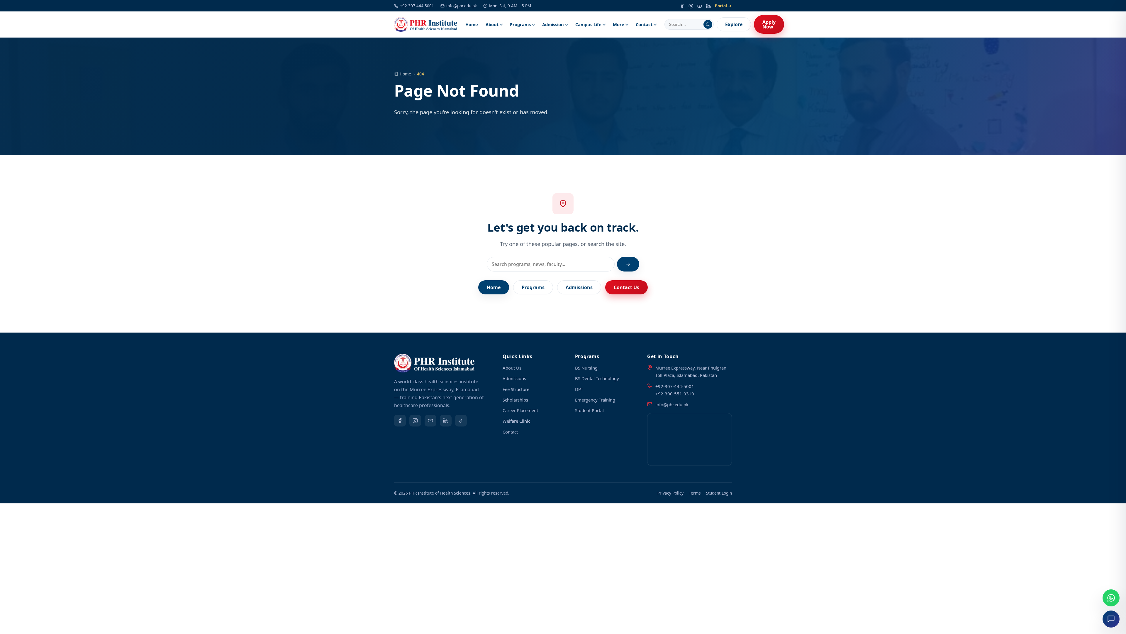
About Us (512, 368)
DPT (579, 389)
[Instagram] (691, 5)
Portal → (723, 6)
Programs (520, 24)
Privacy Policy (670, 493)
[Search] (707, 24)
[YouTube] (699, 5)
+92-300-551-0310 (674, 394)
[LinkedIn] (708, 5)
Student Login (719, 493)
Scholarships (515, 400)
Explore (733, 24)
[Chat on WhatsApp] (1111, 597)
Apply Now (769, 24)
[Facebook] (682, 5)
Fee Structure (516, 389)
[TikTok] (461, 420)
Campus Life (588, 24)
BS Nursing (586, 368)
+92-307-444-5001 (417, 6)
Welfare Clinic (516, 421)
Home (471, 24)
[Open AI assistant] (1111, 619)
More (618, 24)
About (492, 24)
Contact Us (626, 287)
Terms (695, 493)
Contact (644, 24)
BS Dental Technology (597, 378)
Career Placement (520, 410)
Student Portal (589, 410)
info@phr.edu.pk (461, 6)
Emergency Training (595, 400)
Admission (553, 24)
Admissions (579, 287)
